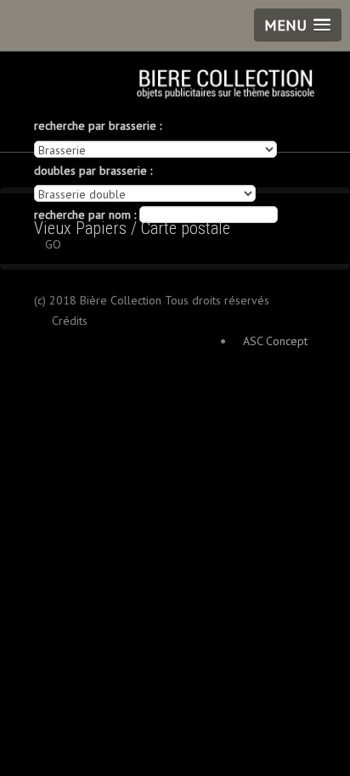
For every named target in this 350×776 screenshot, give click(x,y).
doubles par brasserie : (93, 170)
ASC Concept (275, 341)
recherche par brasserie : (97, 125)
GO (53, 244)
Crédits (70, 320)
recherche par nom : (85, 214)
